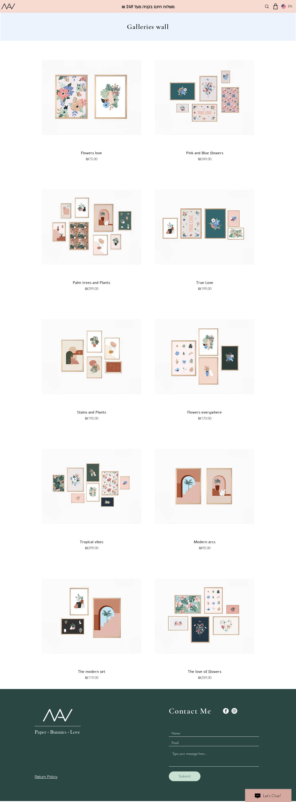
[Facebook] (226, 711)
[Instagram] (234, 711)
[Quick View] (91, 97)
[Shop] (275, 6)
